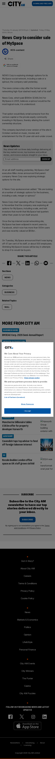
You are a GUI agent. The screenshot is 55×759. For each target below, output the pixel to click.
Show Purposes (27, 404)
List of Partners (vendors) (14, 397)
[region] (27, 379)
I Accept (27, 411)
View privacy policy (32, 378)
